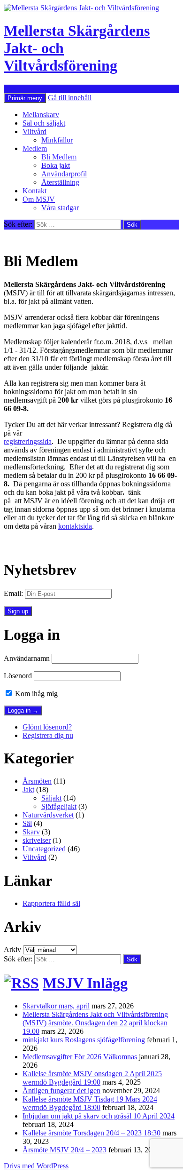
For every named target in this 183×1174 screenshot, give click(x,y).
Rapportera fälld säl (51, 903)
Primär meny (25, 98)
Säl (27, 823)
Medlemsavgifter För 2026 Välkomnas (80, 1057)
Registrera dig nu (48, 735)
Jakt (28, 789)
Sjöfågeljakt (58, 806)
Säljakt (51, 798)
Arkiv (12, 949)
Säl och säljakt (44, 123)
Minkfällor (57, 140)
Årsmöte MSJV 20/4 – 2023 (65, 1150)
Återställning (60, 182)
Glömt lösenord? (47, 727)
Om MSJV (39, 199)
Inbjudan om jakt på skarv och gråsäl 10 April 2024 (99, 1116)
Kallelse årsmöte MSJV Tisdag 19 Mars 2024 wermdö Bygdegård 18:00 (90, 1103)
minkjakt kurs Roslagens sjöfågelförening (84, 1040)
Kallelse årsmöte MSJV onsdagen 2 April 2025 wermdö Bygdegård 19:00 (92, 1078)
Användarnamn (27, 658)
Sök (9, 89)
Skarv (31, 832)
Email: (13, 593)
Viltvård (34, 131)
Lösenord (18, 676)
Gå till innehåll (70, 98)
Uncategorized (44, 849)
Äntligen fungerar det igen (61, 1091)
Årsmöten (37, 781)
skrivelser (37, 840)
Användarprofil (64, 174)
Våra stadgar (60, 208)
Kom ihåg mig (35, 694)
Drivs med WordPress (36, 1166)
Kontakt (34, 191)
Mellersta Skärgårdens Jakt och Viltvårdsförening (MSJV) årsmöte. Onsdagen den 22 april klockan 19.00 (95, 1022)
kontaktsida (75, 526)
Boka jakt (55, 165)
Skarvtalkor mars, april (56, 1006)
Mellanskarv (41, 115)
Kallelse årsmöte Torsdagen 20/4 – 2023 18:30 (91, 1133)
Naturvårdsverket (48, 815)
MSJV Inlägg (85, 983)
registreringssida (28, 441)
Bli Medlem (58, 157)
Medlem (35, 148)
